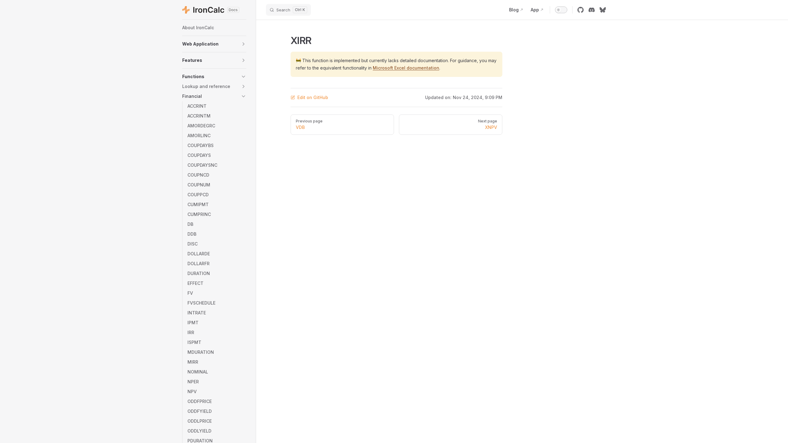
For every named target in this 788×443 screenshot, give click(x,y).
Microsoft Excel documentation (406, 67)
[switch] (561, 9)
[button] (214, 44)
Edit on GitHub (312, 97)
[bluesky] (602, 9)
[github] (580, 9)
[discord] (591, 9)
